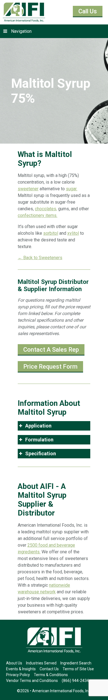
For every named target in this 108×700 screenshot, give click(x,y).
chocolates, (46, 208)
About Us (14, 663)
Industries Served (41, 663)
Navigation (21, 31)
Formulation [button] (39, 439)
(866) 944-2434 (75, 680)
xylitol (73, 233)
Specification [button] (40, 453)
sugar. (71, 188)
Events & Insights (21, 669)
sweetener (28, 188)
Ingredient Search (75, 663)
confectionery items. (37, 215)
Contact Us (49, 669)
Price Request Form (50, 366)
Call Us (87, 11)
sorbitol (50, 233)
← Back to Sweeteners (40, 257)
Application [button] (38, 426)
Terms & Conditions (51, 674)
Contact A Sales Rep (51, 349)
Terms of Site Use (78, 669)
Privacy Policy (18, 674)
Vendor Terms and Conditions (32, 680)
